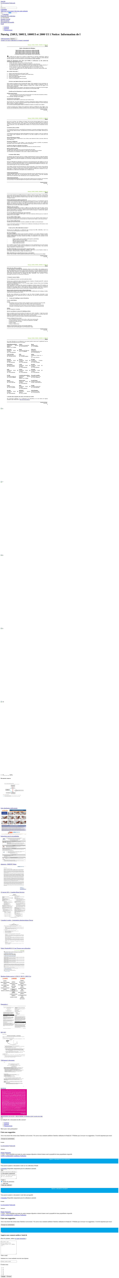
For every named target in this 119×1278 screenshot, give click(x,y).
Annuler (3, 1276)
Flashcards (12, 3)
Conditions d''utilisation (19, 1156)
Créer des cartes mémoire (21, 11)
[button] (5, 775)
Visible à (3, 1180)
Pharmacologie (8, 30)
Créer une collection (6, 1185)
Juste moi (5, 1183)
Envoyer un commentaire (7, 1138)
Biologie (6, 28)
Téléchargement (5, 38)
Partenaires (8, 1152)
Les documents (5, 3)
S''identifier (4, 9)
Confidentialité (9, 1156)
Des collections (11, 16)
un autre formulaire (20, 1238)
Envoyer (9, 1276)
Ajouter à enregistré (23, 40)
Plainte (2, 1152)
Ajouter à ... (13, 38)
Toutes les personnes (8, 1181)
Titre (2, 1170)
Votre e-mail (4, 1255)
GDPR (3, 1156)
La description (8, 1173)
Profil (2, 24)
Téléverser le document (7, 11)
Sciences (6, 27)
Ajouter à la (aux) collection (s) (9, 40)
